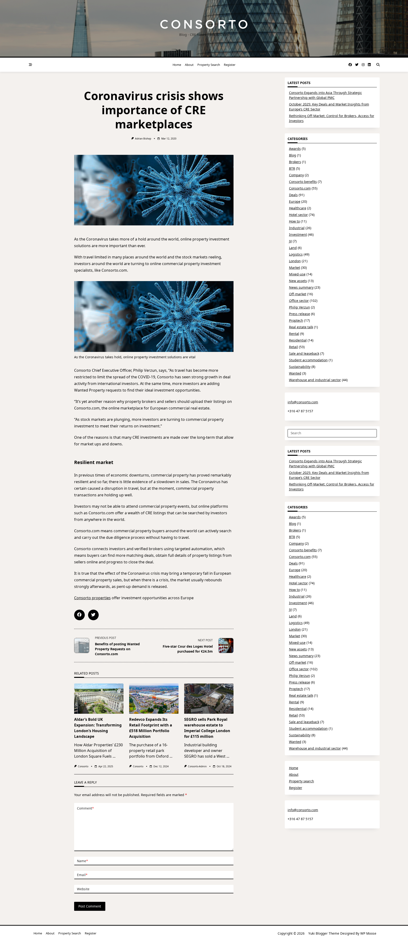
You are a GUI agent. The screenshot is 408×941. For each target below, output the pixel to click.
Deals (293, 195)
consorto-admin (197, 766)
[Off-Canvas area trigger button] (30, 65)
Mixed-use (297, 274)
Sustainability (299, 366)
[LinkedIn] (369, 65)
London (295, 261)
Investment (298, 234)
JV (290, 241)
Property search (208, 65)
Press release (299, 314)
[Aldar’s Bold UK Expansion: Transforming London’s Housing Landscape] (98, 699)
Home (177, 65)
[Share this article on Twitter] (93, 615)
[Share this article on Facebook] (79, 615)
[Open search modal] (378, 65)
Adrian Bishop (143, 138)
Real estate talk (301, 327)
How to (294, 221)
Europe (294, 201)
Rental (294, 333)
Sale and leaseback (304, 353)
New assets (298, 281)
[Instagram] (363, 65)
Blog (292, 155)
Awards (295, 148)
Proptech (296, 320)
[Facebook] (350, 65)
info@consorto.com (303, 402)
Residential (298, 340)
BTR (292, 168)
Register (229, 65)
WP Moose (368, 933)
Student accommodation (308, 360)
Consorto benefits (303, 181)
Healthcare (297, 208)
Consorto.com (300, 188)
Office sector (299, 300)
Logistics (296, 254)
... (114, 756)
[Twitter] (356, 65)
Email (82, 875)
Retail (293, 347)
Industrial (297, 228)
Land (293, 247)
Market (294, 267)
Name (82, 861)
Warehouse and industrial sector (315, 380)
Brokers (295, 162)
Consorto (83, 766)
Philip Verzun (299, 307)
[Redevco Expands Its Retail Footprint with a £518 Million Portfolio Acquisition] (153, 699)
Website (83, 889)
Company (296, 175)
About (189, 65)
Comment (85, 808)
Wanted (295, 373)
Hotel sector (298, 214)
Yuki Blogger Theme (323, 933)
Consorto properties (92, 597)
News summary (301, 287)
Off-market (297, 294)
